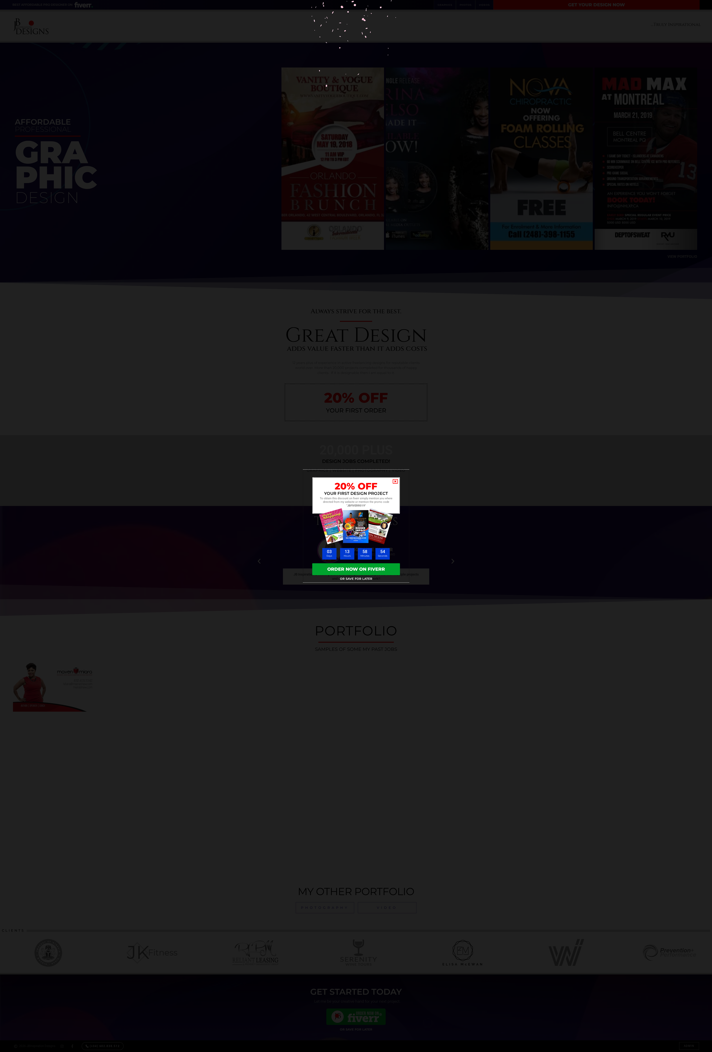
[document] (356, 526)
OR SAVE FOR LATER (356, 579)
